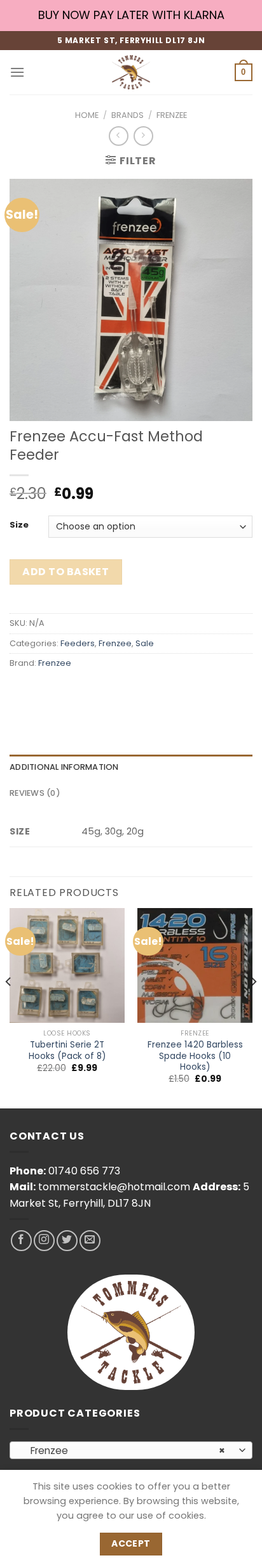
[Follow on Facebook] (21, 1240)
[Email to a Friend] (89, 691)
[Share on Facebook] (44, 691)
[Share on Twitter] (67, 691)
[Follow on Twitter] (67, 1240)
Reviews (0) (35, 793)
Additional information (64, 767)
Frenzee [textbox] (124, 1450)
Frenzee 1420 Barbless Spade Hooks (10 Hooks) (195, 1056)
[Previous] (9, 1007)
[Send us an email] (89, 1240)
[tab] (131, 767)
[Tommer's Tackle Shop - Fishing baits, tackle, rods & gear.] (131, 72)
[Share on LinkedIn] (135, 691)
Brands (127, 115)
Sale (144, 643)
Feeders (77, 643)
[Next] (253, 1007)
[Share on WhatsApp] (21, 691)
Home (87, 115)
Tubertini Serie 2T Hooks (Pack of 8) (67, 1050)
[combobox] (131, 1450)
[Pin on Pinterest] (112, 691)
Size (19, 525)
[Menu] (17, 72)
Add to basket (65, 571)
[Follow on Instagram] (44, 1240)
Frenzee (171, 115)
